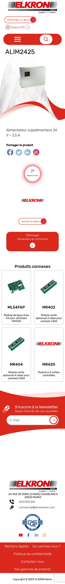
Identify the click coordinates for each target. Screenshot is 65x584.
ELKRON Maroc (43, 579)
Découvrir (16, 322)
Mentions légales (17, 546)
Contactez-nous (32, 561)
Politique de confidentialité (32, 554)
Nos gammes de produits (32, 569)
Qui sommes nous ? (46, 546)
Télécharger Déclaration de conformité (32, 237)
